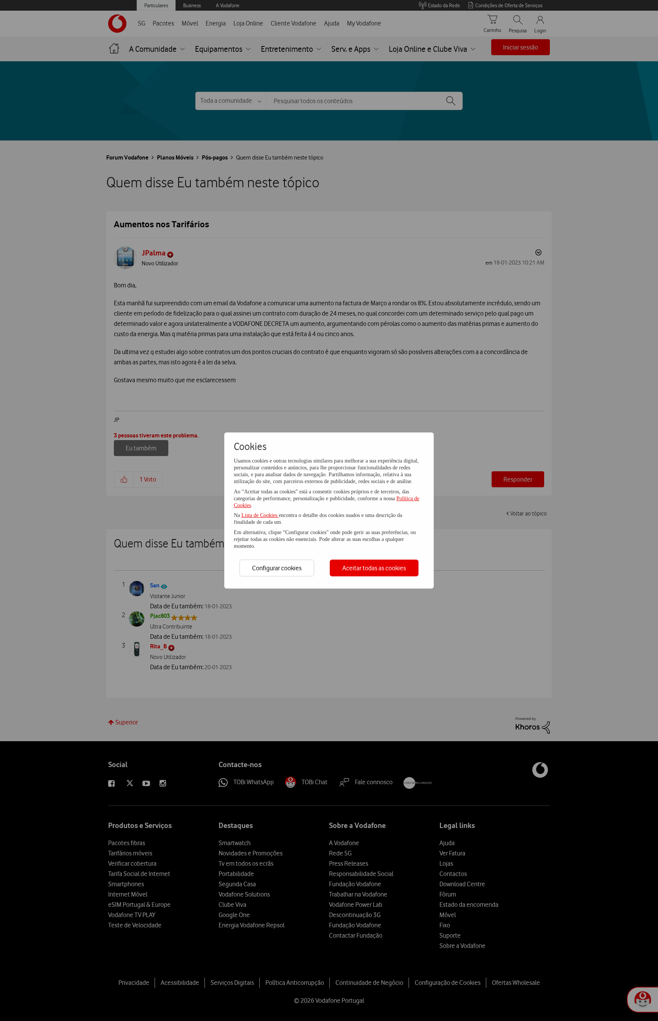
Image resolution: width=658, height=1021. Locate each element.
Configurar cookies (277, 568)
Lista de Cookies (260, 515)
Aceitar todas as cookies (374, 568)
